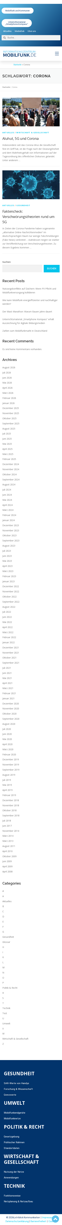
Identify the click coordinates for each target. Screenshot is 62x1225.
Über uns (32, 31)
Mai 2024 (7, 499)
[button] (56, 53)
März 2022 (7, 632)
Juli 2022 (6, 611)
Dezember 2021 (10, 647)
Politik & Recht (9, 987)
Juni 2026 (7, 377)
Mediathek (19, 31)
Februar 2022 (9, 637)
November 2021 (10, 652)
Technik (6, 1008)
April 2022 (7, 627)
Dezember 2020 (10, 703)
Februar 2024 (9, 515)
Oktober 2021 (9, 657)
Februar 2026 (9, 398)
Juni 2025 (7, 438)
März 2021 (7, 688)
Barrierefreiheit (38, 1221)
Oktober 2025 (9, 418)
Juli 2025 (6, 433)
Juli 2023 (6, 550)
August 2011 (8, 846)
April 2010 (7, 851)
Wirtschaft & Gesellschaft (32, 132)
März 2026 (7, 392)
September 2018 (10, 815)
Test (4, 1013)
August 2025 (8, 428)
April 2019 (7, 790)
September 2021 (10, 662)
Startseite (17, 65)
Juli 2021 (6, 667)
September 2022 (10, 601)
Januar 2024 (8, 520)
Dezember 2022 (10, 586)
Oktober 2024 (9, 474)
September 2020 (10, 718)
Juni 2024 (7, 494)
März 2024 (7, 509)
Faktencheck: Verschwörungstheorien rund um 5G (28, 216)
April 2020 (7, 744)
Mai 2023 (7, 560)
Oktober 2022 (9, 596)
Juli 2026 (6, 372)
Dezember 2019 (10, 759)
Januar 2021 (8, 698)
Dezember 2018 (10, 800)
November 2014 (10, 830)
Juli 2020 (6, 729)
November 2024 (10, 469)
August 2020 (8, 723)
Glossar (6, 941)
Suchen (6, 261)
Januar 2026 (8, 403)
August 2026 (8, 367)
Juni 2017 (7, 825)
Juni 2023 (7, 555)
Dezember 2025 (10, 408)
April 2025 (7, 448)
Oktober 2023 (9, 535)
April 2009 (7, 866)
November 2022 (10, 591)
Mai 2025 (7, 443)
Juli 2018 (6, 820)
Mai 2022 (7, 622)
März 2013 (7, 840)
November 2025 (10, 413)
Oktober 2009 (9, 856)
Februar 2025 (9, 459)
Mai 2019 (7, 784)
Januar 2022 (8, 642)
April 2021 (7, 683)
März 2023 (7, 571)
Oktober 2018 (9, 810)
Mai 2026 (7, 382)
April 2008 (7, 871)
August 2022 (8, 606)
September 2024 (10, 479)
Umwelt (6, 1023)
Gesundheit (23, 205)
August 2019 (8, 774)
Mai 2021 (7, 678)
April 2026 (7, 387)
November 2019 (10, 764)
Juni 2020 (7, 733)
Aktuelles (7, 31)
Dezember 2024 (10, 464)
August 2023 (8, 545)
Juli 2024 (6, 489)
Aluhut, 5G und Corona (20, 138)
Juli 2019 (6, 779)
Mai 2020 (7, 739)
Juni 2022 (7, 616)
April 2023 (7, 566)
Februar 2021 (9, 693)
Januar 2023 (8, 581)
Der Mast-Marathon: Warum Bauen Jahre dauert (27, 311)
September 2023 (10, 540)
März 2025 (7, 454)
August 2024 (8, 484)
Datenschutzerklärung (17, 1221)
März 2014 (7, 835)
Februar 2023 (9, 576)
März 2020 (7, 749)
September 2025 (10, 423)
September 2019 (10, 769)
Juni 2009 (7, 861)
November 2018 (10, 805)
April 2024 (7, 504)
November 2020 (10, 708)
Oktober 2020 (9, 713)
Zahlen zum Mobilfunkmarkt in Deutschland (24, 330)
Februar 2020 (9, 754)
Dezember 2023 (10, 525)
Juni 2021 (7, 672)
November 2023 (10, 530)
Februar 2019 (9, 795)
